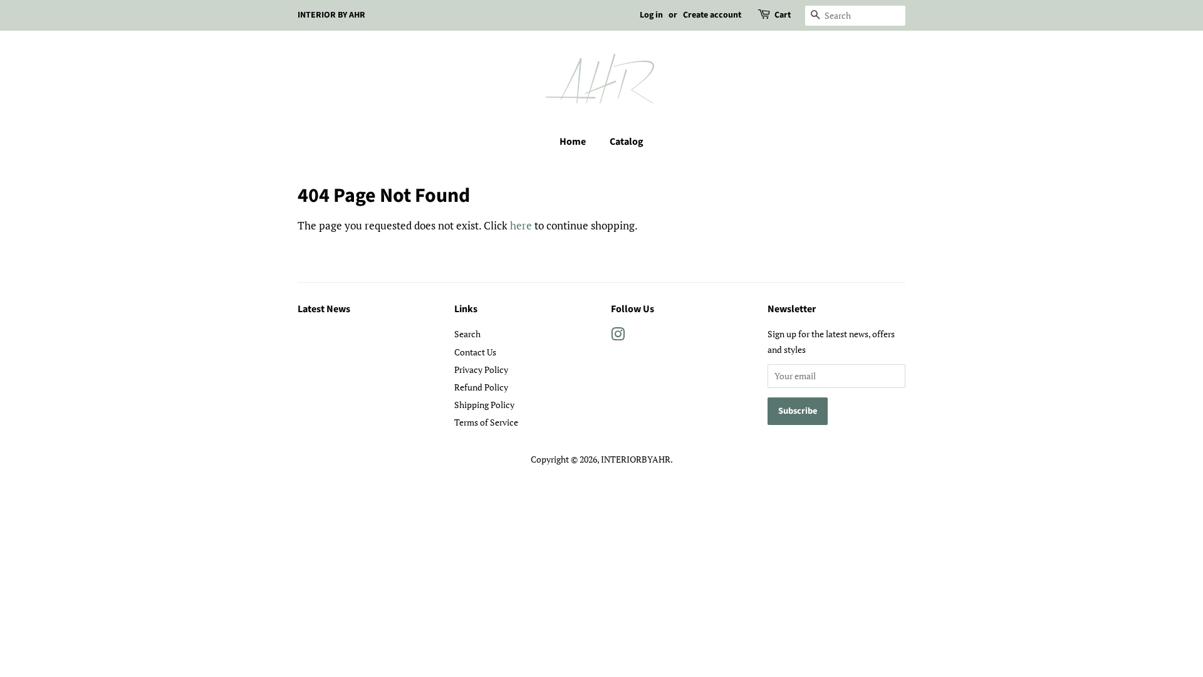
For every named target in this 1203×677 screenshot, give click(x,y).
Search (467, 334)
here (521, 225)
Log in (651, 15)
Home (573, 142)
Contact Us (475, 352)
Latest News (324, 309)
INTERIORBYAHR (635, 459)
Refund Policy (481, 387)
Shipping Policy (484, 405)
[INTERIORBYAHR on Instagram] (618, 336)
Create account (712, 15)
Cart (782, 15)
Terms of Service (486, 422)
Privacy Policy (481, 369)
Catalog (626, 142)
